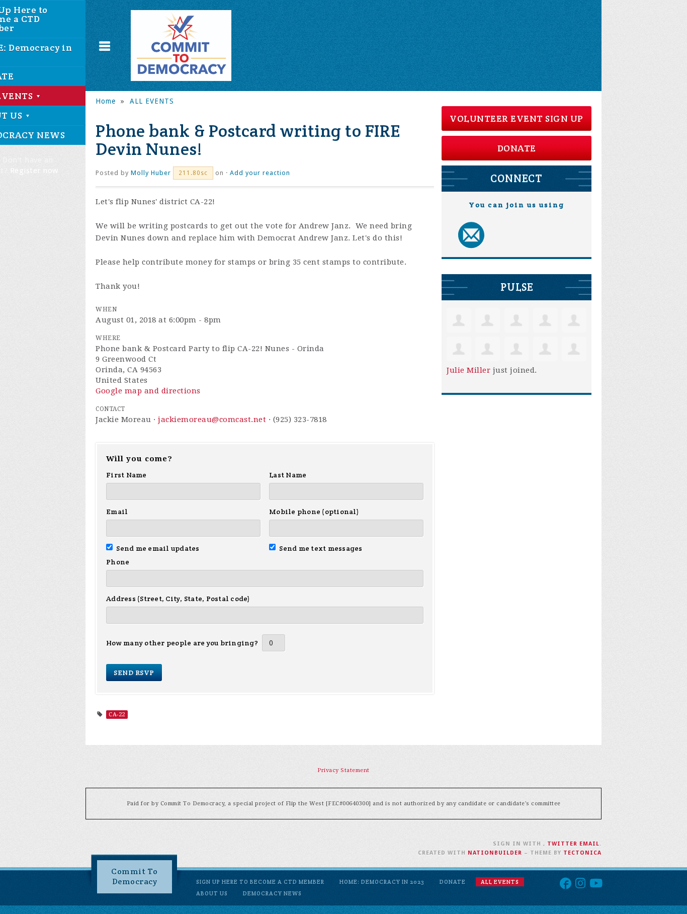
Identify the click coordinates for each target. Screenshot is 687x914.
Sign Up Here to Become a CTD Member (260, 881)
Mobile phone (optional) (314, 511)
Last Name (287, 474)
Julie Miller (468, 370)
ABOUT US (212, 893)
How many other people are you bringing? (182, 642)
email (589, 844)
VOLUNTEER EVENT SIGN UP (516, 118)
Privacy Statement (343, 770)
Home (106, 101)
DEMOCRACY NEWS (272, 893)
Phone (117, 561)
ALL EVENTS (152, 101)
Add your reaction (260, 173)
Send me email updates (158, 548)
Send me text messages (321, 548)
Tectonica (582, 853)
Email (117, 511)
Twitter (562, 844)
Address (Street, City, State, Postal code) (178, 598)
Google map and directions (148, 390)
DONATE (516, 148)
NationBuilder (495, 853)
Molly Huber (151, 173)
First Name (126, 474)
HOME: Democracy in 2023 (381, 881)
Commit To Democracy (134, 876)
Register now (34, 170)
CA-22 (117, 714)
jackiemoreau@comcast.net (212, 419)
